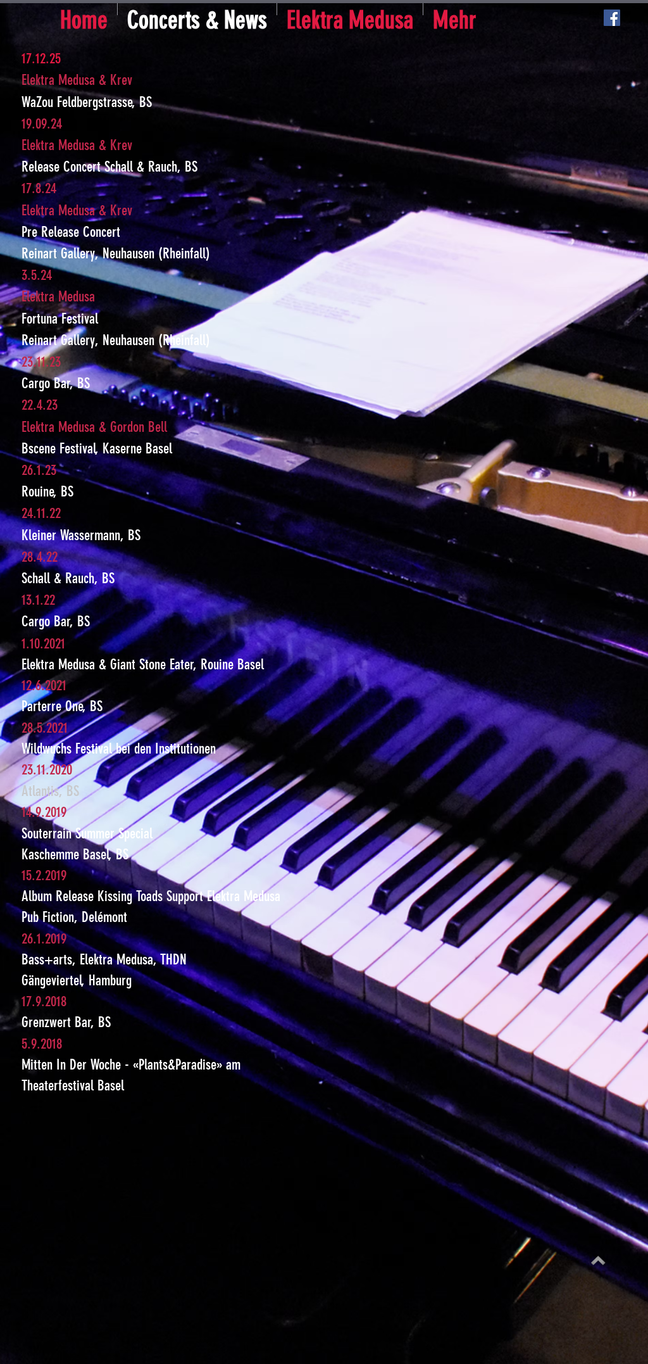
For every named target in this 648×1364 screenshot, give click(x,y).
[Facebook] (612, 17)
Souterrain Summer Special (87, 833)
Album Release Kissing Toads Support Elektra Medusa (151, 896)
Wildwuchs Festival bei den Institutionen (119, 748)
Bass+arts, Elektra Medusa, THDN (104, 959)
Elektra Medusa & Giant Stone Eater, (111, 664)
